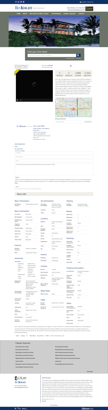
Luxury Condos (19, 361)
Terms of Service (37, 188)
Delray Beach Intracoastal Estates (64, 349)
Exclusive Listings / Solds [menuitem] (39, 13)
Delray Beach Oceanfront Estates (24, 352)
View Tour (28, 239)
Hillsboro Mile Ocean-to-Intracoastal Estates (67, 358)
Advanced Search (70, 58)
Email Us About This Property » (41, 128)
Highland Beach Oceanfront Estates (25, 358)
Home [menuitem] (18, 13)
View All (44, 401)
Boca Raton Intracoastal (22, 349)
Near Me (79, 58)
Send (17, 186)
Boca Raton (40, 335)
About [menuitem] (25, 13)
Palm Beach (32, 335)
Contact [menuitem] (81, 13)
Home (17, 335)
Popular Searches (22, 343)
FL (27, 335)
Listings (23, 335)
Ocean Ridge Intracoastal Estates (64, 364)
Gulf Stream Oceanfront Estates (24, 355)
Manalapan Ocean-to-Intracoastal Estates (27, 364)
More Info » (36, 130)
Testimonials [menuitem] (56, 13)
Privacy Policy (31, 188)
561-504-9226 (80, 8)
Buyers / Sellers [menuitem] (69, 13)
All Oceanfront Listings (61, 346)
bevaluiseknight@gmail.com (76, 10)
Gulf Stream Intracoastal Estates (64, 352)
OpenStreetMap (84, 116)
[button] (78, 55)
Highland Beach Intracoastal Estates (65, 355)
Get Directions (88, 121)
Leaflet (77, 116)
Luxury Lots (58, 361)
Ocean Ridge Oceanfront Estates (24, 367)
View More (90, 371)
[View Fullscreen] (57, 105)
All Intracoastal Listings (22, 346)
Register (90, 2)
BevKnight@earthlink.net (21, 387)
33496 (47, 335)
